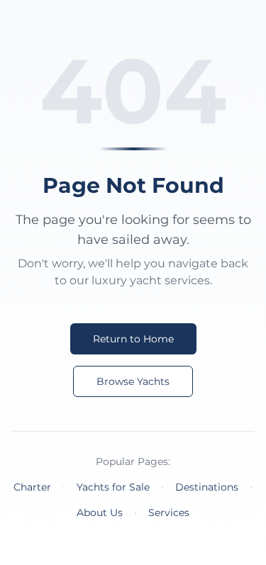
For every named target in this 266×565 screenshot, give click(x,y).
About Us (100, 512)
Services (168, 512)
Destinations (206, 487)
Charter (32, 487)
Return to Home (133, 338)
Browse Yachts (133, 381)
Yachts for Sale (113, 487)
